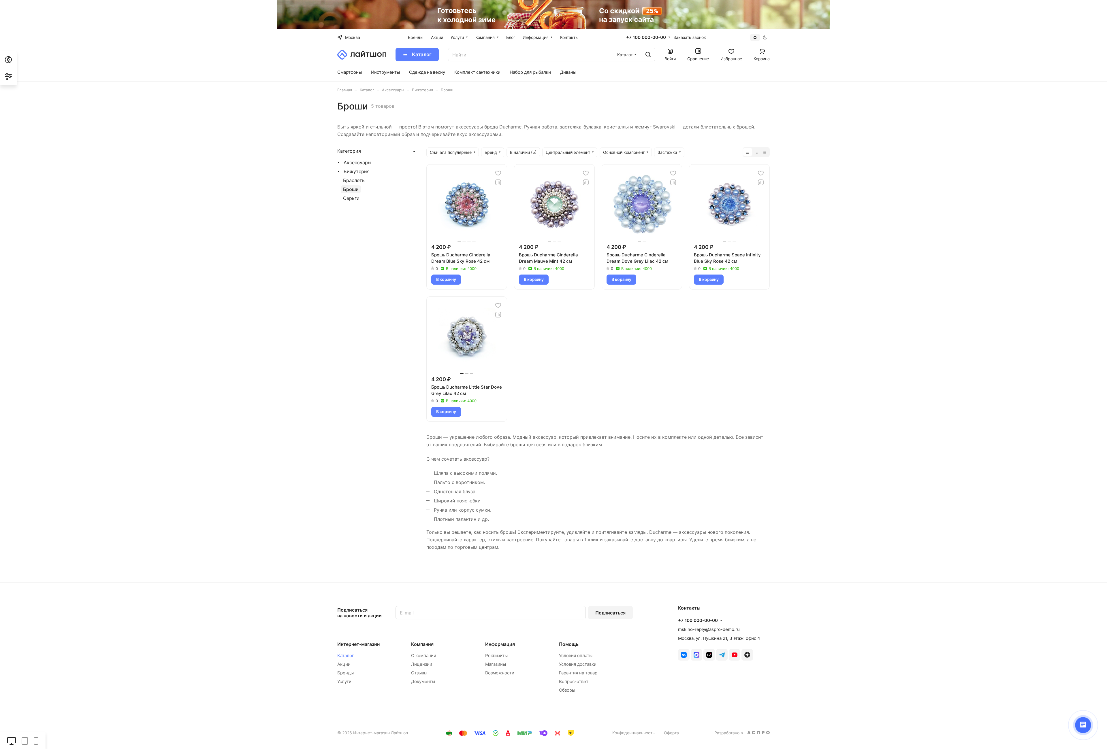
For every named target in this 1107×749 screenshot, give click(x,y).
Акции (344, 664)
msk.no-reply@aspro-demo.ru (709, 629)
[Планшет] (25, 741)
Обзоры (567, 690)
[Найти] (648, 54)
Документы (423, 681)
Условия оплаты (575, 655)
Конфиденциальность (633, 732)
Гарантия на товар (578, 673)
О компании (423, 655)
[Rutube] (709, 655)
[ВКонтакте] (684, 655)
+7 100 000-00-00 (646, 37)
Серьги (351, 198)
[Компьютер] (11, 741)
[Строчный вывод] (756, 152)
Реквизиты (496, 655)
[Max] (696, 655)
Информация (500, 644)
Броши (351, 189)
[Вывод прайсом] (764, 152)
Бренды (345, 673)
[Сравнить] (498, 182)
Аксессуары (357, 162)
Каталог (345, 655)
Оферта (671, 732)
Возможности (499, 673)
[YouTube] (734, 655)
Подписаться (610, 613)
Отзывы (419, 673)
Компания (422, 644)
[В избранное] (498, 173)
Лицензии (421, 664)
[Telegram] (722, 655)
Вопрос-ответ (573, 681)
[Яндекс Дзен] (747, 655)
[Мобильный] (36, 741)
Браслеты (354, 180)
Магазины (495, 664)
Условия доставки (577, 664)
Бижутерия (357, 171)
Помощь (569, 644)
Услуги (344, 681)
